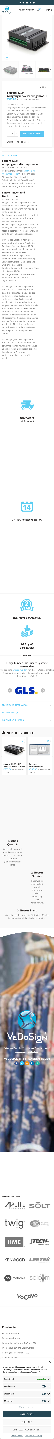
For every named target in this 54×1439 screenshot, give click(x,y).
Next (43, 690)
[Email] (27, 2)
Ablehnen (27, 1422)
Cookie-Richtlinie (17, 1435)
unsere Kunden (20, 670)
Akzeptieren (27, 1414)
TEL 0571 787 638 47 (26, 10)
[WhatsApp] (33, 2)
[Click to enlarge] (7, 56)
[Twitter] (23, 2)
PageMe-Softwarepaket (36, 765)
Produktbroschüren (11, 1333)
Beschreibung (9, 155)
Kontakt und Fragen (13, 720)
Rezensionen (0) (10, 712)
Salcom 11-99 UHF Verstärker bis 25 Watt (14, 765)
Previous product (40, 86)
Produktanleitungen (11, 1338)
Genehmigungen (10, 1357)
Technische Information (15, 705)
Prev (10, 690)
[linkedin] (30, 2)
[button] (49, 1361)
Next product (45, 86)
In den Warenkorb (32, 133)
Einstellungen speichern (27, 1429)
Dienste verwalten (26, 1407)
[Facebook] (20, 2)
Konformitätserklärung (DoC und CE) (19, 1343)
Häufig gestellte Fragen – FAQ (15, 1352)
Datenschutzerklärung (33, 1435)
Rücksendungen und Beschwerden (18, 1347)
